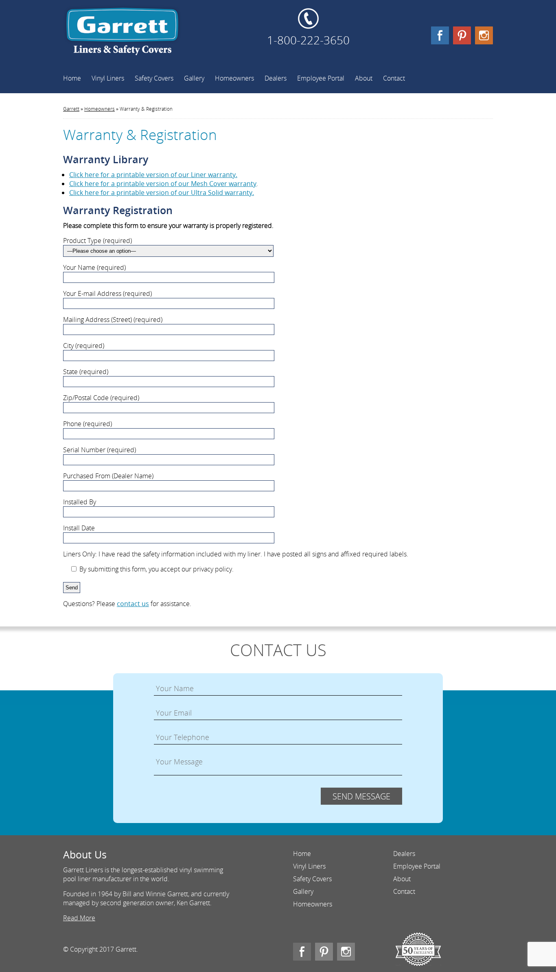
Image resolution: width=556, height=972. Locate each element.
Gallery (194, 78)
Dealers (276, 78)
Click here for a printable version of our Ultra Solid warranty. (161, 192)
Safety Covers (154, 78)
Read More (79, 917)
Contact (394, 78)
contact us (133, 603)
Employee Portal (320, 78)
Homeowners (234, 78)
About (363, 78)
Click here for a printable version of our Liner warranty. (153, 174)
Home (72, 78)
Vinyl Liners (108, 78)
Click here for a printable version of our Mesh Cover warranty (162, 183)
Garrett (122, 34)
